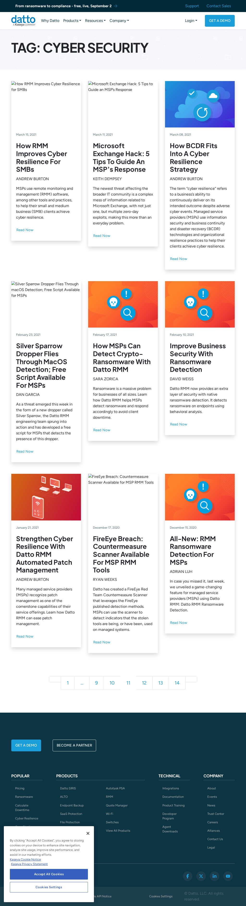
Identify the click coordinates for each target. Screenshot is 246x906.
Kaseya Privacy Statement (29, 864)
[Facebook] (187, 876)
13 (160, 683)
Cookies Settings (160, 896)
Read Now (24, 230)
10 (112, 683)
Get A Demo (220, 21)
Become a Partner (74, 745)
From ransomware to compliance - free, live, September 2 (63, 6)
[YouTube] (228, 876)
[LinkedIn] (214, 876)
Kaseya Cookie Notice (25, 859)
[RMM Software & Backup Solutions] (23, 20)
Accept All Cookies (49, 874)
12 (144, 683)
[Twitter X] (201, 876)
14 (177, 683)
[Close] (88, 833)
